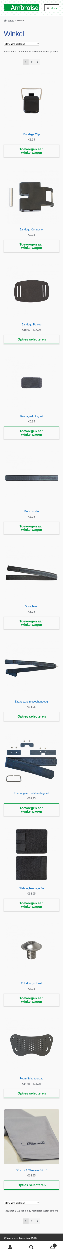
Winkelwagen (48, 1244)
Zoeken (31, 1247)
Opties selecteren (31, 339)
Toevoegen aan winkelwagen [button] (31, 150)
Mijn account (10, 1247)
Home (11, 20)
